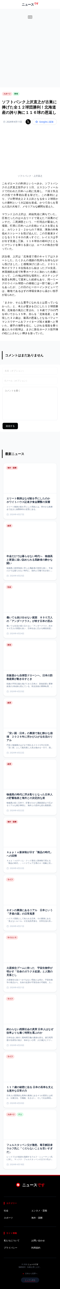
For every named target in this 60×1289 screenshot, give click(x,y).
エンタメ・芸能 (39, 1210)
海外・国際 (37, 1217)
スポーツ (7, 93)
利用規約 (35, 1247)
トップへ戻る (30, 1280)
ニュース (30, 4)
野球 (16, 93)
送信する (10, 425)
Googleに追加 (46, 121)
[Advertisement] (30, 50)
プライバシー (10, 1247)
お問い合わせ (38, 1240)
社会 (6, 1210)
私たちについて (12, 1240)
